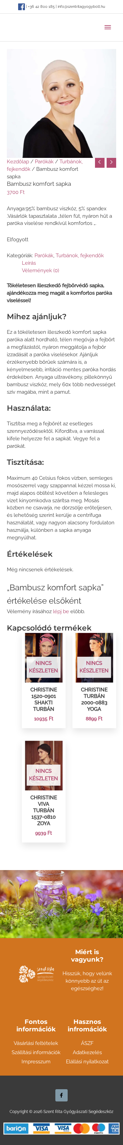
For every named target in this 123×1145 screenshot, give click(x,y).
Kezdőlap (18, 161)
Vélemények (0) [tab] (40, 270)
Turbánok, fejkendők (80, 255)
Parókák (44, 161)
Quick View (43, 676)
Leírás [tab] (29, 263)
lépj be (61, 611)
